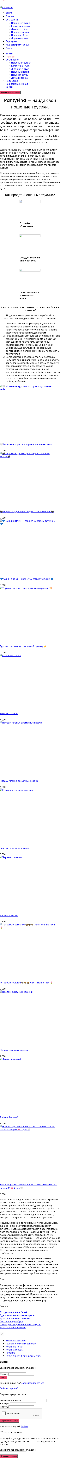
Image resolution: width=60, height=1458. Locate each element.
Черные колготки (9, 915)
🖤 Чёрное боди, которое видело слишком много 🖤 (27, 511)
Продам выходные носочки (14, 1050)
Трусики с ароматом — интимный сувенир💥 (23, 646)
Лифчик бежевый (9, 1117)
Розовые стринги (9, 713)
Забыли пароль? (9, 1388)
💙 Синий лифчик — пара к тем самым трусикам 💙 (26, 579)
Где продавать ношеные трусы (17, 1315)
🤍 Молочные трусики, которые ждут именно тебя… (26, 444)
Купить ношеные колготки (15, 1318)
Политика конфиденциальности (23, 1355)
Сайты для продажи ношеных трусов (20, 1324)
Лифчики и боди (20, 29)
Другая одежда (19, 38)
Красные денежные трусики (14, 848)
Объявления (12, 19)
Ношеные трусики (21, 22)
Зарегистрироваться (32, 1382)
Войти (24, 1426)
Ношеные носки (20, 32)
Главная (10, 16)
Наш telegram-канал (17, 44)
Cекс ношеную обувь (11, 1321)
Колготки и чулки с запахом (21, 1343)
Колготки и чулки (20, 25)
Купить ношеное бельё (13, 1327)
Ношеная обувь (19, 35)
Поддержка (11, 41)
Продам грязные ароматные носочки (19, 780)
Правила (10, 1352)
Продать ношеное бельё (13, 1312)
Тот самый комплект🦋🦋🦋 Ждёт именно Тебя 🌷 (26, 982)
